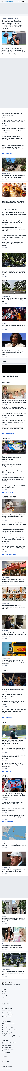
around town (5, 603)
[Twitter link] (4, 1003)
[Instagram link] (8, 1003)
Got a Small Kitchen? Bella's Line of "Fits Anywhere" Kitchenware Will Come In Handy (13, 531)
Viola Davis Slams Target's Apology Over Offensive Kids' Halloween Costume (12, 352)
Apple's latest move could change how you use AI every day (14, 471)
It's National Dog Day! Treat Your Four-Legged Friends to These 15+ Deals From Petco (14, 516)
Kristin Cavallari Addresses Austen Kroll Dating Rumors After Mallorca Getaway (14, 401)
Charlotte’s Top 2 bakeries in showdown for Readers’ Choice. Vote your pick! (14, 202)
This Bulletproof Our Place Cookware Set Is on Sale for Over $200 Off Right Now (13, 547)
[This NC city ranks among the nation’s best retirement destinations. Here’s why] (14, 960)
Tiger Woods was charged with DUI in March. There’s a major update (13, 870)
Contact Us (5, 995)
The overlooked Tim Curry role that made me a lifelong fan (13, 809)
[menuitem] (2, 1)
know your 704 (5, 969)
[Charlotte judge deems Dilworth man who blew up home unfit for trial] (14, 164)
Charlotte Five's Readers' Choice (10, 199)
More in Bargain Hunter (10, 554)
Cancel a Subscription (8, 1014)
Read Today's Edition (10, 1043)
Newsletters (7, 1047)
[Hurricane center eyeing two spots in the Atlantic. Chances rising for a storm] (14, 833)
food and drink (6, 577)
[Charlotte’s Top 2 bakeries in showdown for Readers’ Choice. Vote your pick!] (14, 190)
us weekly (4, 348)
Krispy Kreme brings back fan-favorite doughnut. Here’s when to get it (14, 129)
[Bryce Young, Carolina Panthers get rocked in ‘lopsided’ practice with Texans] (14, 38)
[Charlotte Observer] (8, 2)
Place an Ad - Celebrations (9, 1029)
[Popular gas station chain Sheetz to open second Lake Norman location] (14, 568)
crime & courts (6, 658)
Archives (4, 998)
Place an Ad (5, 1025)
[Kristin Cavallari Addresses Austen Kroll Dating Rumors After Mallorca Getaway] (14, 392)
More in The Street (8, 492)
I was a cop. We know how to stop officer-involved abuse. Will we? (12, 803)
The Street (6, 438)
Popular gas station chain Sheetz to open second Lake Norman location (13, 580)
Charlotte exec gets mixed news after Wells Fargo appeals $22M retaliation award (13, 919)
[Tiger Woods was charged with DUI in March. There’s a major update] (14, 859)
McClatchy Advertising (8, 1023)
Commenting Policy (7, 1059)
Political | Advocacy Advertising (11, 1036)
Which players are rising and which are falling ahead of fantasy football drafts (14, 711)
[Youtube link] (6, 1003)
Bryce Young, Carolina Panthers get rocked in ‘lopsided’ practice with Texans (12, 24)
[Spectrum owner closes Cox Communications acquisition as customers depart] (14, 447)
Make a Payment (6, 1016)
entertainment (6, 867)
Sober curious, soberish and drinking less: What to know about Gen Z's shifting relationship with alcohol (13, 147)
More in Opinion (7, 821)
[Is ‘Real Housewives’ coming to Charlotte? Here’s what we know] (14, 934)
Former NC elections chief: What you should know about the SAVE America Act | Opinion (13, 795)
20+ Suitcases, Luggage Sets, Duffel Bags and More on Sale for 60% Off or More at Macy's (13, 539)
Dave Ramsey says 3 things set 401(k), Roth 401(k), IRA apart (13, 486)
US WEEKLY (6, 382)
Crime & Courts (6, 173)
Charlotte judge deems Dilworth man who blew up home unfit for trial (13, 176)
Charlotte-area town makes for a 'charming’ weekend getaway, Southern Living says (14, 229)
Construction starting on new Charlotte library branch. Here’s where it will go (14, 749)
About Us (4, 991)
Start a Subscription (7, 1012)
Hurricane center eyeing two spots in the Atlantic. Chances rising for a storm (14, 844)
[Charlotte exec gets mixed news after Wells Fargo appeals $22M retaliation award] (14, 907)
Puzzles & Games (9, 1050)
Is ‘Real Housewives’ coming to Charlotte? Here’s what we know (12, 221)
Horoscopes (7, 1052)
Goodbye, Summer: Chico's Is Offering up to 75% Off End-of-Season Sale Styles (14, 523)
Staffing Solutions (7, 1033)
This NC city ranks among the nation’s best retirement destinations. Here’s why (13, 973)
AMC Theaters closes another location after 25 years (14, 326)
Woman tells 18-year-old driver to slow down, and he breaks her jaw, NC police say (14, 299)
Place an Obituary (7, 1031)
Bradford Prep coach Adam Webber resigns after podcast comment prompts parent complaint (12, 741)
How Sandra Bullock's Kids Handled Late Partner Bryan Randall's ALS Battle (14, 414)
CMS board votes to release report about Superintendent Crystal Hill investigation (12, 764)
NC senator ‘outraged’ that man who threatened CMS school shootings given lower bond (14, 661)
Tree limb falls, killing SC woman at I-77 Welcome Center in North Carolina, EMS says (14, 272)
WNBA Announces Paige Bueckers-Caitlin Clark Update (12, 695)
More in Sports (7, 717)
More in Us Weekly (8, 433)
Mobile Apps (7, 1045)
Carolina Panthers (10, 18)
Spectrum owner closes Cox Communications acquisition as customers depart (11, 457)
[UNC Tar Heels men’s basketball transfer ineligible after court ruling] (14, 679)
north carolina (6, 296)
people (3, 943)
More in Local (6, 771)
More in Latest (7, 153)
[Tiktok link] (9, 1003)
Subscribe (24, 1)
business (4, 323)
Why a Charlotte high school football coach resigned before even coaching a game (14, 214)
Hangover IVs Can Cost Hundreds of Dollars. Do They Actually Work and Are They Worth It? (14, 634)
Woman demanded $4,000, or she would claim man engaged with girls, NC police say (14, 756)
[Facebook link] (2, 1003)
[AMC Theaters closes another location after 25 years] (14, 314)
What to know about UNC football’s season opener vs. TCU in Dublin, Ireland (13, 702)
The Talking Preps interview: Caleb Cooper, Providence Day (12, 114)
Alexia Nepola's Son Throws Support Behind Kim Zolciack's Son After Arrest (14, 408)
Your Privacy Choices (7, 1066)
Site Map (4, 993)
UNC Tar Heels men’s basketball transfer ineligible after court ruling (13, 688)
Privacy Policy (5, 1061)
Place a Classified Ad (7, 1027)
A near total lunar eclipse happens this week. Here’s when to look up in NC (14, 236)
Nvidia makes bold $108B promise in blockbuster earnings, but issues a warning (13, 479)
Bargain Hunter (9, 497)
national (4, 841)
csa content (5, 630)
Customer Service (7, 1010)
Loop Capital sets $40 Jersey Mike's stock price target (12, 465)
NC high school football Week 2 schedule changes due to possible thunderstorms (12, 138)
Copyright (4, 1056)
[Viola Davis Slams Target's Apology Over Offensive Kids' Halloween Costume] (14, 340)
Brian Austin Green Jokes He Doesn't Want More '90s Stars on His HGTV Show (14, 427)
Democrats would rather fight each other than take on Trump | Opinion (13, 816)
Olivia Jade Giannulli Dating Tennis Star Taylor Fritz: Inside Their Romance (14, 421)
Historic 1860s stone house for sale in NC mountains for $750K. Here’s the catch (13, 121)
